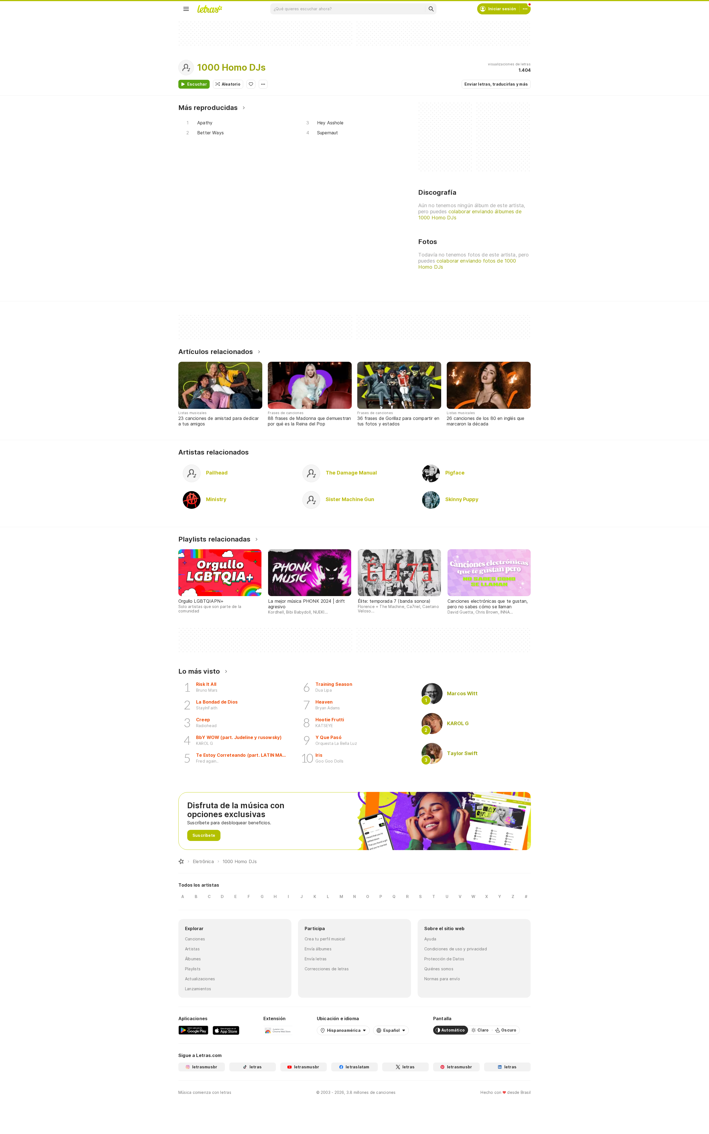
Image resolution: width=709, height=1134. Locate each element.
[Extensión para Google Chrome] (277, 1030)
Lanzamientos (198, 988)
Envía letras (316, 958)
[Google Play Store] (193, 1030)
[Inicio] (181, 861)
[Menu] (186, 8)
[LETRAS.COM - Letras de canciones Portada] (209, 8)
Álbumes (193, 958)
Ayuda (430, 939)
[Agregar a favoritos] (250, 84)
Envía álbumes (318, 948)
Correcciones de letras (327, 968)
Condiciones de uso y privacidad (455, 948)
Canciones (195, 939)
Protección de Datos (444, 958)
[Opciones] (263, 84)
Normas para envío (442, 978)
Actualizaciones (200, 978)
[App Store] (226, 1030)
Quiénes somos (438, 968)
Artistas (192, 948)
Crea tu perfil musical (325, 939)
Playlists (193, 968)
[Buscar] (430, 8)
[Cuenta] (525, 8)
